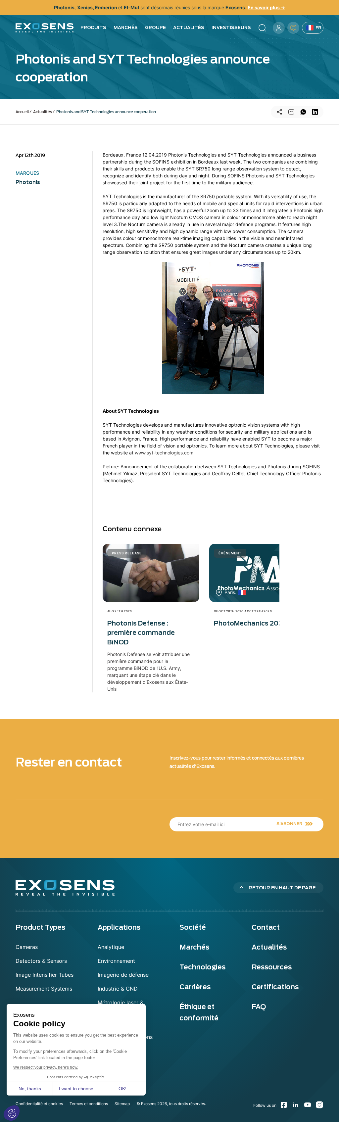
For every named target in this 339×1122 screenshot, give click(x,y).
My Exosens (279, 28)
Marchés (126, 27)
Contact (293, 28)
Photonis (28, 182)
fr (318, 27)
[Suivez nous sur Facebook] (284, 1105)
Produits (93, 27)
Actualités (188, 27)
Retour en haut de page (282, 887)
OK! (122, 1088)
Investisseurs (231, 27)
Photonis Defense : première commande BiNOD (141, 633)
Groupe (155, 27)
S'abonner (289, 823)
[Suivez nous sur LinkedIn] (296, 1105)
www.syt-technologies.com (164, 452)
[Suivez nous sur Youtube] (308, 1105)
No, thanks (30, 1088)
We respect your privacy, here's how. (45, 1067)
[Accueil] (45, 27)
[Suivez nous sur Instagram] (319, 1105)
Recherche (262, 28)
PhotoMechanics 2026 (250, 623)
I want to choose (76, 1088)
